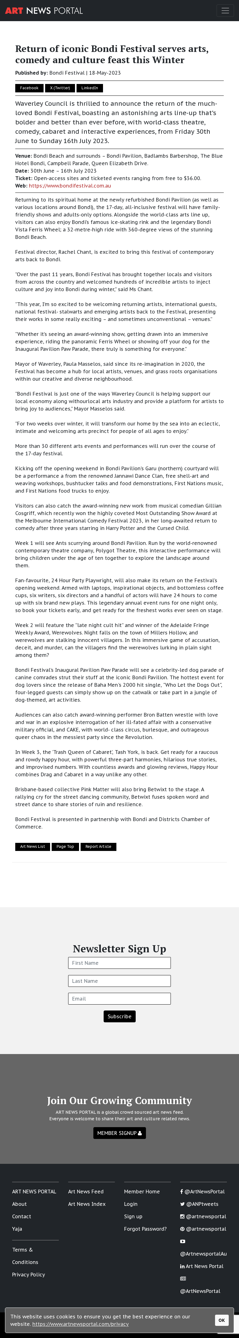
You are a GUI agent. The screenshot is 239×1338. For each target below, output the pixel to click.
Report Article (98, 846)
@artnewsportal (205, 1216)
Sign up (133, 1216)
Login (131, 1204)
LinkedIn (90, 88)
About (19, 1204)
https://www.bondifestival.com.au (70, 186)
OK (221, 1320)
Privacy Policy (28, 1274)
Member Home (142, 1191)
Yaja (17, 1229)
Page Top (65, 846)
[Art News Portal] (44, 10)
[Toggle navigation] (225, 10)
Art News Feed (86, 1191)
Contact (21, 1216)
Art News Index (86, 1204)
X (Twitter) (60, 88)
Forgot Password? (145, 1229)
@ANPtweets (201, 1204)
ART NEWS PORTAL (34, 1191)
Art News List (32, 846)
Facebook (29, 88)
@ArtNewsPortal (204, 1191)
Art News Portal (204, 1266)
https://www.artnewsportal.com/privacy (80, 1324)
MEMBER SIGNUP (117, 1133)
